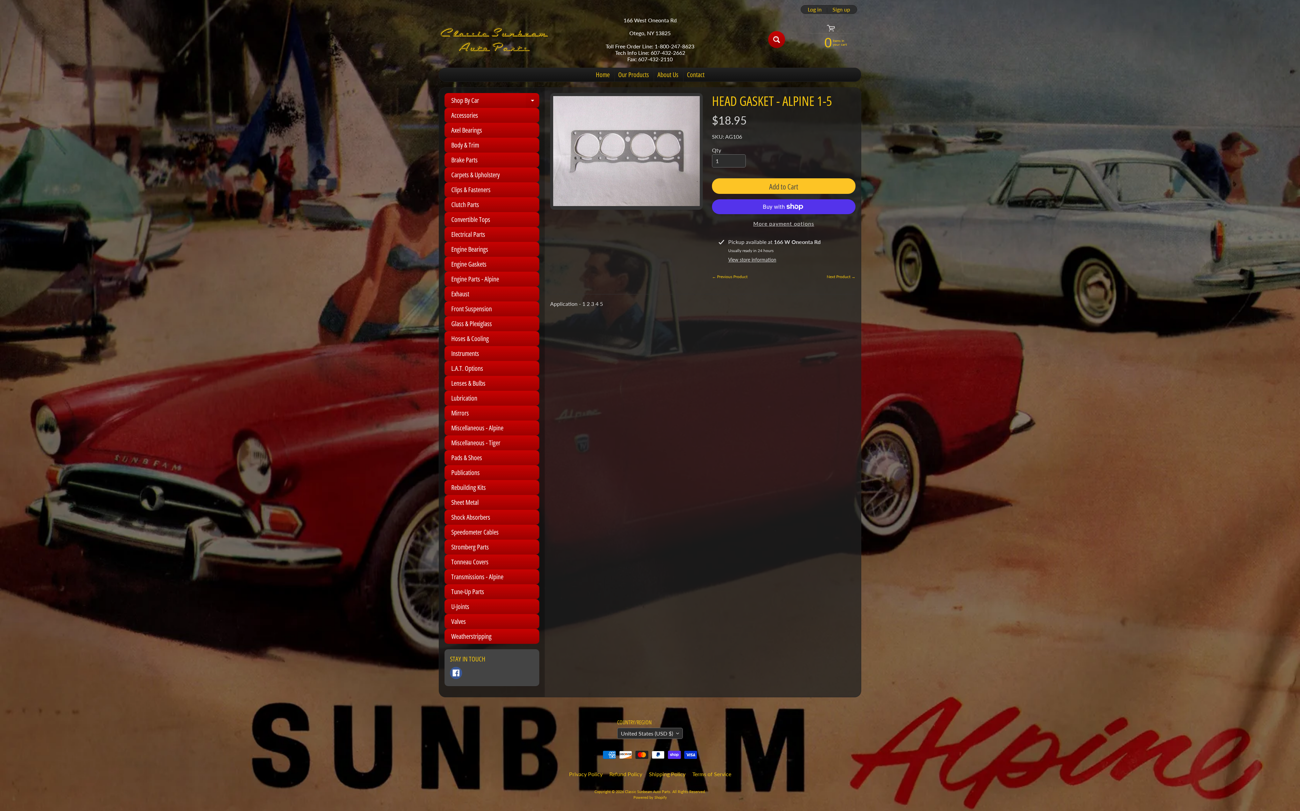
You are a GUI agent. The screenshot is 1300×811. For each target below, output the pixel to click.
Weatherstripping (471, 636)
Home (603, 74)
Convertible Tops (470, 219)
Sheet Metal (465, 502)
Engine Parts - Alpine (475, 279)
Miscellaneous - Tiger (475, 442)
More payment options (783, 223)
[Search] (776, 39)
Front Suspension (471, 308)
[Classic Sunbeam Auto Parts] (494, 39)
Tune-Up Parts (467, 591)
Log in (815, 9)
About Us (667, 74)
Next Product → (841, 276)
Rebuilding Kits (468, 487)
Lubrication (464, 398)
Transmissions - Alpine (477, 576)
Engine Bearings (469, 249)
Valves (458, 621)
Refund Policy (625, 774)
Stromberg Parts (470, 546)
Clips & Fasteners (471, 189)
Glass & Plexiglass (471, 323)
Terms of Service (711, 774)
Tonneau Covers (470, 561)
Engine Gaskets (468, 264)
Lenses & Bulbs (468, 383)
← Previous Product (730, 276)
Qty (716, 150)
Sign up (841, 9)
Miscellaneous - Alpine (477, 427)
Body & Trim (465, 145)
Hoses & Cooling (470, 338)
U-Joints (460, 606)
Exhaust (460, 293)
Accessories (464, 115)
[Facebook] (456, 673)
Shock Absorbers (470, 517)
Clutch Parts (465, 204)
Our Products (633, 74)
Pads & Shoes (466, 457)
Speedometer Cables (475, 532)
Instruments (465, 353)
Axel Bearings (466, 130)
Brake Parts (464, 159)
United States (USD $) (647, 733)
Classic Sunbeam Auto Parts (647, 791)
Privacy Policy (586, 774)
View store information (752, 260)
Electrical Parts (468, 234)
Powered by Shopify (650, 797)
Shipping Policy (667, 774)
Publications (465, 472)
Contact (696, 74)
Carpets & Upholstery (475, 174)
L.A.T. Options (467, 368)
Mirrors (460, 413)
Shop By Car (495, 102)
